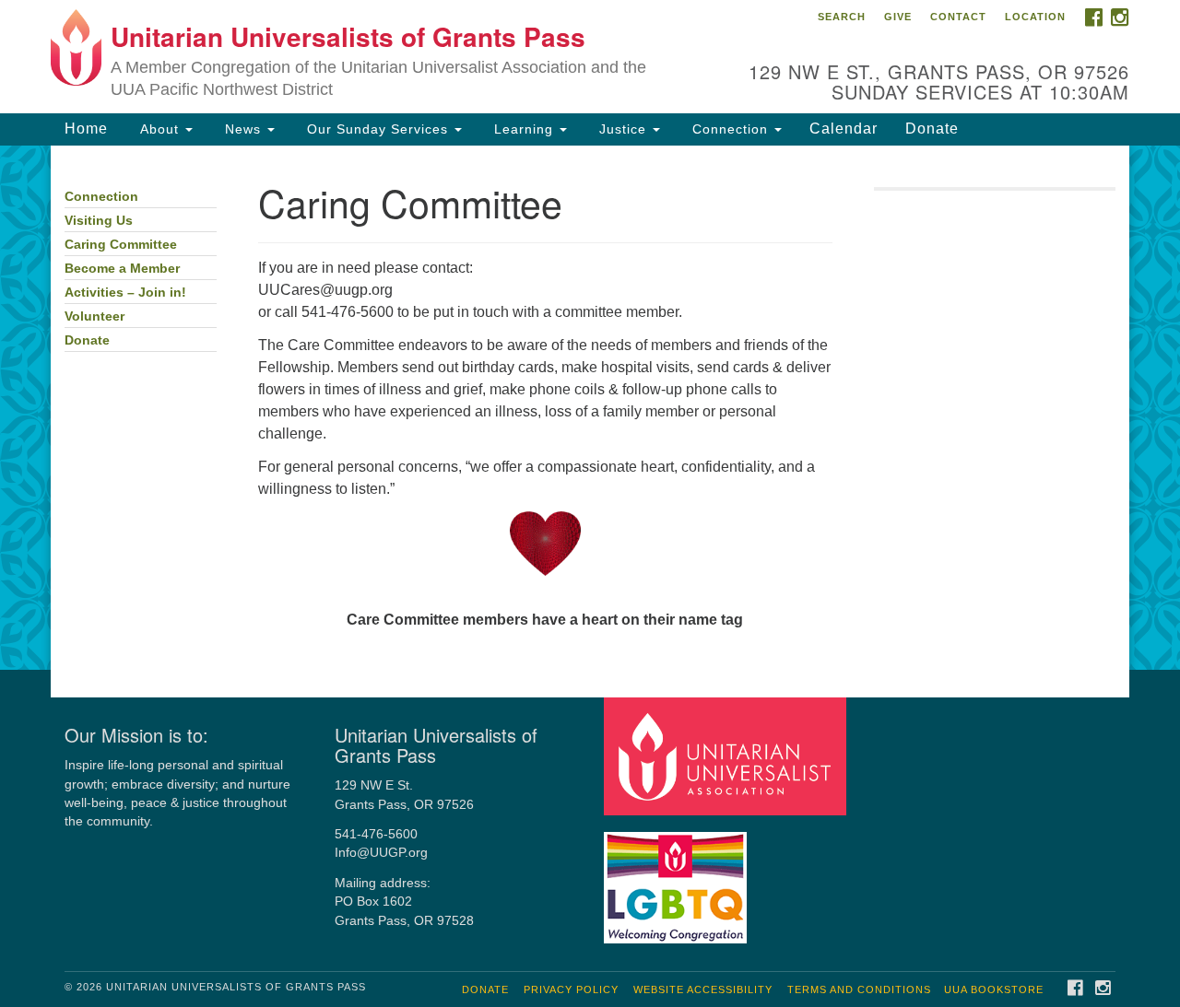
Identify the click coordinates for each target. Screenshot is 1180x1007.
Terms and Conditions (859, 989)
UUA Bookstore (994, 989)
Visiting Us (99, 221)
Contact (958, 16)
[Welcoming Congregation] (677, 878)
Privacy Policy (571, 989)
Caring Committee (121, 245)
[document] (590, 408)
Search (842, 16)
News (243, 129)
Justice (623, 129)
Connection (730, 129)
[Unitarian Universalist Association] (727, 756)
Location (1035, 16)
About (159, 129)
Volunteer (94, 316)
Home (86, 128)
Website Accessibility (703, 989)
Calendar (843, 128)
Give (898, 16)
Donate (932, 128)
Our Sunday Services (377, 129)
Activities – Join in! (125, 292)
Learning (524, 129)
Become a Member (122, 268)
